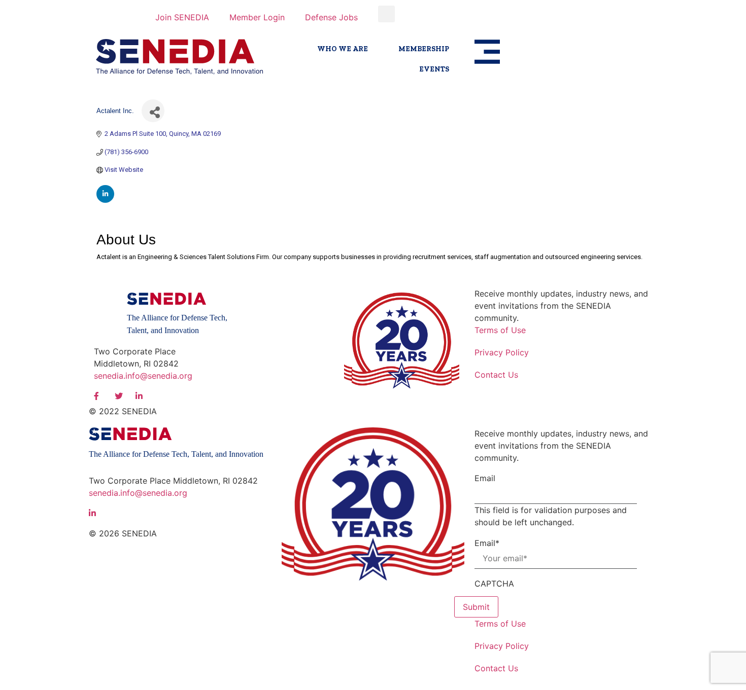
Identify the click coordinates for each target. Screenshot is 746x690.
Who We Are (342, 49)
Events (434, 69)
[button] (386, 14)
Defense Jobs (331, 17)
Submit (476, 607)
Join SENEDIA (182, 17)
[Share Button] (153, 110)
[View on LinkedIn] (105, 200)
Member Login (257, 17)
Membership (423, 49)
